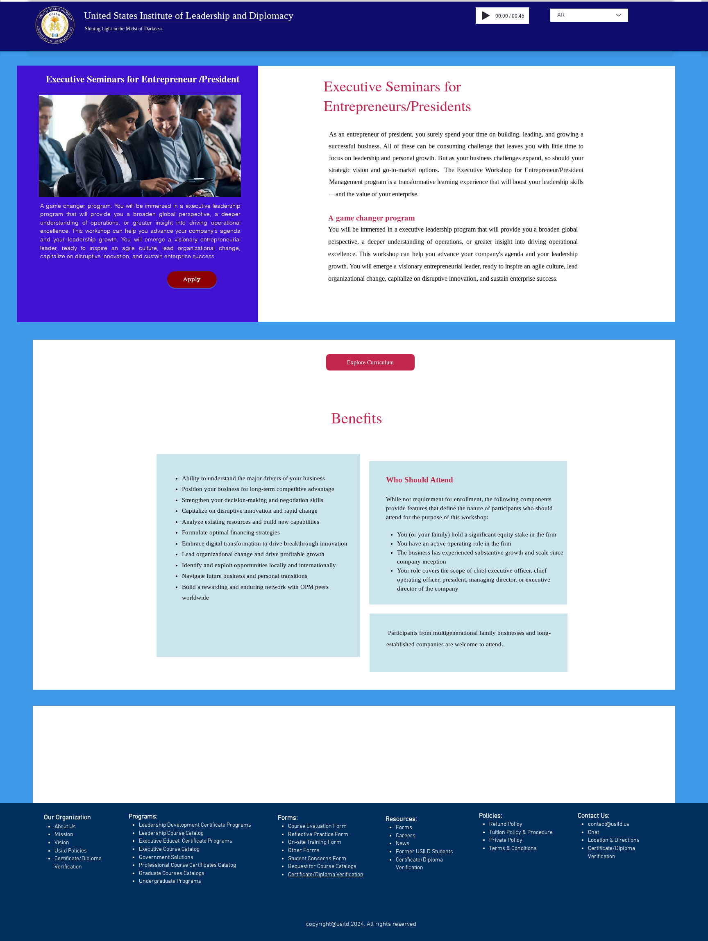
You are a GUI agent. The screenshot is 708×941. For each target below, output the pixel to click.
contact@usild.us (608, 824)
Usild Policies (70, 851)
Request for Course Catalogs (322, 866)
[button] (192, 279)
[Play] (486, 15)
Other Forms (304, 850)
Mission (63, 834)
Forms (404, 827)
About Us (65, 826)
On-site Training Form (314, 842)
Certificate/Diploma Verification (325, 874)
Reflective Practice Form (318, 834)
